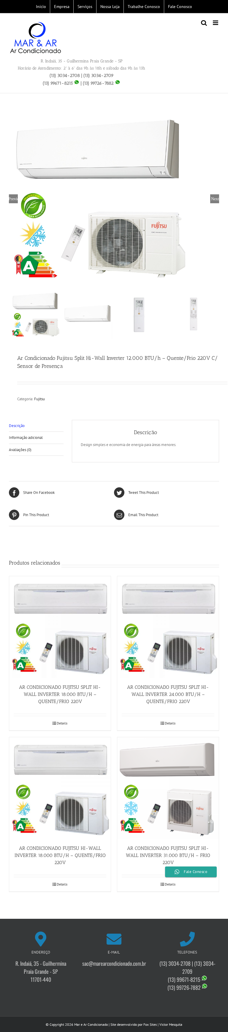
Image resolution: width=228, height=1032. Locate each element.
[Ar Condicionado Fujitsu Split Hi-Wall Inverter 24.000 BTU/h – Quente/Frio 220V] (168, 627)
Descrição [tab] (17, 425)
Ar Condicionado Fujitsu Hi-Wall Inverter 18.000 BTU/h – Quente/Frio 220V (60, 855)
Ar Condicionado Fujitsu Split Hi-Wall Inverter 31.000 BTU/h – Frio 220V (168, 855)
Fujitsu (39, 398)
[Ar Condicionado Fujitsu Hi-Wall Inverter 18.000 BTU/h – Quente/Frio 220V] (60, 788)
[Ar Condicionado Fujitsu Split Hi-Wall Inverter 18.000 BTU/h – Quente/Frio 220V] (60, 627)
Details (62, 723)
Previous (13, 199)
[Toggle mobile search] (204, 23)
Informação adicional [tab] (26, 437)
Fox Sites (150, 1024)
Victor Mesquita (170, 1024)
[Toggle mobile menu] (216, 23)
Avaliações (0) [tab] (20, 449)
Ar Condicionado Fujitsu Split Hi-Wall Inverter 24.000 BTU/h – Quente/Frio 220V (168, 694)
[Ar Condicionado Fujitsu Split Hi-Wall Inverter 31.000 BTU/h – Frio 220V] (168, 788)
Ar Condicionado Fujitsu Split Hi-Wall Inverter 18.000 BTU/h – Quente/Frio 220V (60, 694)
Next (215, 199)
